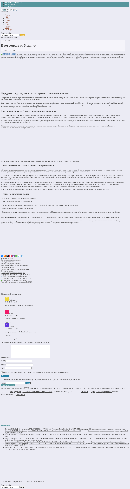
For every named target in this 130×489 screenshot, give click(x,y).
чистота (20, 394)
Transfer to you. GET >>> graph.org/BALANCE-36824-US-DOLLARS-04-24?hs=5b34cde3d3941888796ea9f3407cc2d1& (45, 444)
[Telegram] (22, 256)
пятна (41, 391)
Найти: (3, 383)
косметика (81, 388)
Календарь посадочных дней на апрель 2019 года (108, 442)
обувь (112, 388)
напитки (4, 258)
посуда (2, 391)
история (61, 388)
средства (11, 258)
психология (32, 391)
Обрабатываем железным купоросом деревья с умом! (107, 429)
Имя (3, 361)
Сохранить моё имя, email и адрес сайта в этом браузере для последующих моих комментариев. (36, 372)
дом (31, 388)
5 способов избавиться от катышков (13, 282)
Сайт (2, 368)
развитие (48, 391)
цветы (14, 394)
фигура (3, 394)
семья (84, 391)
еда (39, 388)
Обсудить (12, 50)
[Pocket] (10, 256)
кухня (88, 388)
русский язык (71, 391)
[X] (7, 256)
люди (98, 388)
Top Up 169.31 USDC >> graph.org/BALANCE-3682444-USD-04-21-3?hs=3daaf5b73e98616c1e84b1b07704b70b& (43, 429)
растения (56, 391)
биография (3, 388)
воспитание (16, 388)
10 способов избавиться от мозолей (13, 278)
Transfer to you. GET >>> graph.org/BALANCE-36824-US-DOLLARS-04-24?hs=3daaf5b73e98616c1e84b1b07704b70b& (45, 434)
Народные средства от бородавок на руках (15, 265)
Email (3, 364)
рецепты (64, 392)
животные (44, 388)
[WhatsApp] (16, 256)
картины (68, 388)
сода (89, 391)
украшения (120, 391)
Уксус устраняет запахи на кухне (12, 274)
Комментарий (5, 357)
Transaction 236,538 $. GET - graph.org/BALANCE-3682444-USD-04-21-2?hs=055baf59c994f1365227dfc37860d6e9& (44, 447)
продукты (22, 391)
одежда (117, 388)
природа (14, 391)
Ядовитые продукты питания (11, 260)
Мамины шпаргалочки (9, 9)
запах (49, 388)
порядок (124, 388)
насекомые (107, 388)
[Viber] (13, 256)
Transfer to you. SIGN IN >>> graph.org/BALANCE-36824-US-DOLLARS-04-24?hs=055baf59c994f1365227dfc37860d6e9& (46, 438)
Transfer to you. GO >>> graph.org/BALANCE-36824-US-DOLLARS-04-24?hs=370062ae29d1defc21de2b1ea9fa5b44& (44, 442)
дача (21, 388)
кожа (74, 388)
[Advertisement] (63, 74)
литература (93, 388)
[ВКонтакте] (2, 256)
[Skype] (19, 256)
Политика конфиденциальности (70, 379)
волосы (9, 388)
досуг (36, 388)
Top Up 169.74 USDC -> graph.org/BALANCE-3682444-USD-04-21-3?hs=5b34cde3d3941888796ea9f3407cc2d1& (43, 431)
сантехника (78, 391)
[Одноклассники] (5, 256)
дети (26, 387)
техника (115, 391)
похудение (7, 391)
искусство (54, 388)
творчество (107, 391)
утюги (125, 391)
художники (9, 394)
